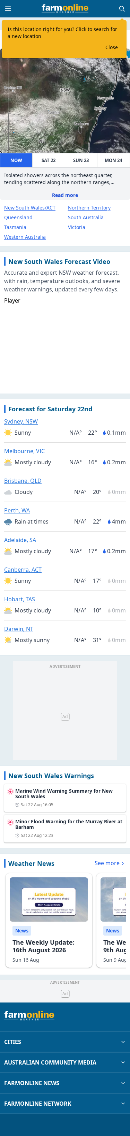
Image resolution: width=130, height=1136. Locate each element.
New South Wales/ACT (29, 207)
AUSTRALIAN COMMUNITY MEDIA (50, 1062)
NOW (16, 160)
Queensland (18, 217)
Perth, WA (17, 510)
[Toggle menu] (8, 9)
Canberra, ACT (23, 569)
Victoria (76, 227)
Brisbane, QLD (23, 480)
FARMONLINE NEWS (31, 1083)
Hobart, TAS (19, 599)
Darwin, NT (18, 629)
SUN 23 (81, 160)
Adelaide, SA (20, 540)
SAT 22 (48, 160)
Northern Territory (89, 207)
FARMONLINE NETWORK (37, 1103)
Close (111, 47)
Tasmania (15, 227)
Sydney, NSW (21, 421)
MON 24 (113, 160)
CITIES (12, 1042)
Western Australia (25, 237)
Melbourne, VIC (24, 451)
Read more (65, 195)
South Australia (86, 217)
